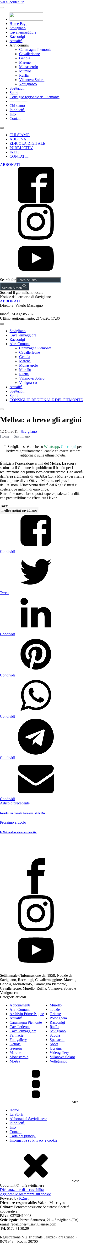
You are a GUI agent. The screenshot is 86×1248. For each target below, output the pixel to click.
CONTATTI (19, 156)
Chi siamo (17, 106)
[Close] (2, 128)
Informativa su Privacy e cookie (33, 1140)
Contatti (16, 118)
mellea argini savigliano (19, 510)
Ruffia (24, 75)
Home (4, 436)
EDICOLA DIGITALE (27, 143)
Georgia (16, 1048)
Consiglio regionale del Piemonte (34, 97)
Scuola (55, 1035)
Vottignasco (28, 84)
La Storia (16, 1114)
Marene (25, 62)
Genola (24, 58)
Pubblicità (17, 110)
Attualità (16, 41)
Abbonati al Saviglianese (28, 1119)
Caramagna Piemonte (35, 49)
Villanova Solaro (31, 80)
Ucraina (56, 1048)
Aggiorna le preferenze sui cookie (25, 1194)
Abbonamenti (20, 1005)
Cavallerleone (29, 54)
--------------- (18, 101)
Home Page (18, 24)
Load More (43, 847)
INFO (14, 152)
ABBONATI (19, 139)
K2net (23, 1198)
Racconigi (17, 37)
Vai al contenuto (12, 2)
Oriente (55, 1014)
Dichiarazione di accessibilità (22, 1190)
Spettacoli (17, 88)
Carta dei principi (23, 1136)
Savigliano (18, 28)
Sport (14, 93)
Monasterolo (28, 67)
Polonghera (58, 1018)
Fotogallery (18, 1040)
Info (13, 114)
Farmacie (16, 1035)
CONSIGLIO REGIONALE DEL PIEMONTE (46, 400)
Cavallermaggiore (23, 32)
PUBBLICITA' (21, 148)
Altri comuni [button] (19, 45)
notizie (55, 1009)
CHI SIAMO (20, 135)
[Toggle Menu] (2, 7)
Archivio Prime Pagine (27, 1014)
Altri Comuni (20, 344)
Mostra (15, 1061)
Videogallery (59, 1053)
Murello (25, 71)
